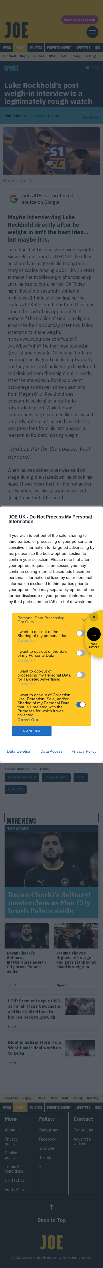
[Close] (91, 517)
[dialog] (51, 634)
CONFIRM (31, 730)
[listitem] (51, 620)
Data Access (51, 751)
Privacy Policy (84, 751)
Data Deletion (19, 751)
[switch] (81, 633)
